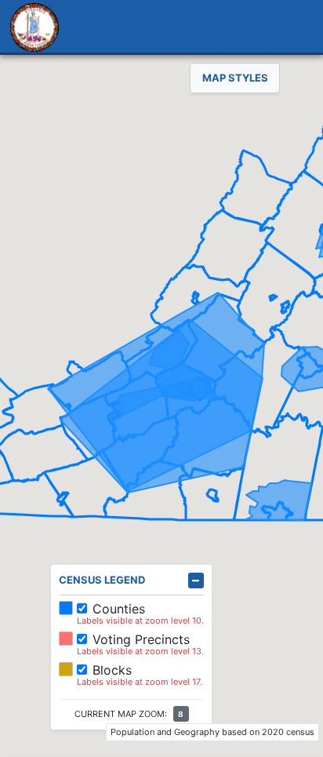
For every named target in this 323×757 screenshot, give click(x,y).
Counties (119, 609)
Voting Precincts (141, 639)
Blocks (112, 670)
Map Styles (235, 77)
